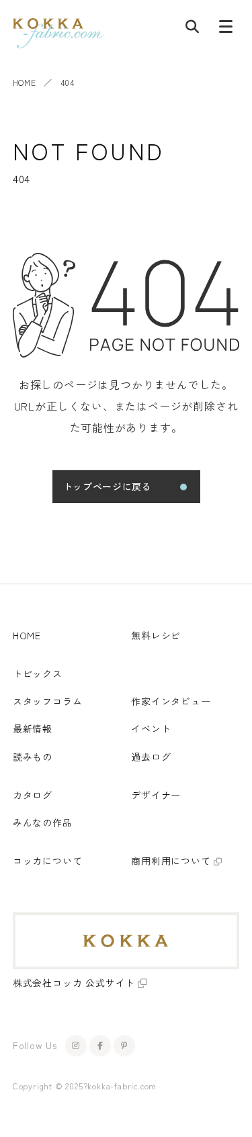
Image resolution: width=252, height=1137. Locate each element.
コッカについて (48, 860)
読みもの (32, 756)
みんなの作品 (43, 822)
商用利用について (170, 860)
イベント (151, 728)
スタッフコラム (48, 701)
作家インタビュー (170, 701)
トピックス (37, 673)
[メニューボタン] (226, 29)
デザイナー (156, 795)
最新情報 (32, 728)
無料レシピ (156, 635)
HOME (24, 82)
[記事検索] (192, 29)
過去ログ (151, 756)
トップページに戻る (107, 486)
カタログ (32, 795)
